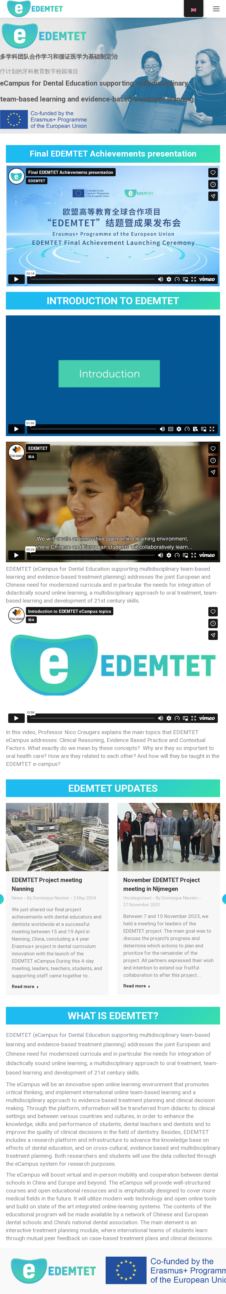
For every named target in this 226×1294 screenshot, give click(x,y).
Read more (23, 986)
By (48, 898)
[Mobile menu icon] (216, 9)
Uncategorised (137, 898)
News (17, 898)
